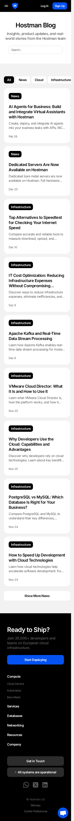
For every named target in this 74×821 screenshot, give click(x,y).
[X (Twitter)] (35, 785)
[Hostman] (15, 6)
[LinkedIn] (45, 785)
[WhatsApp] (26, 785)
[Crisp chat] (63, 812)
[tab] (9, 79)
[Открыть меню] (6, 6)
